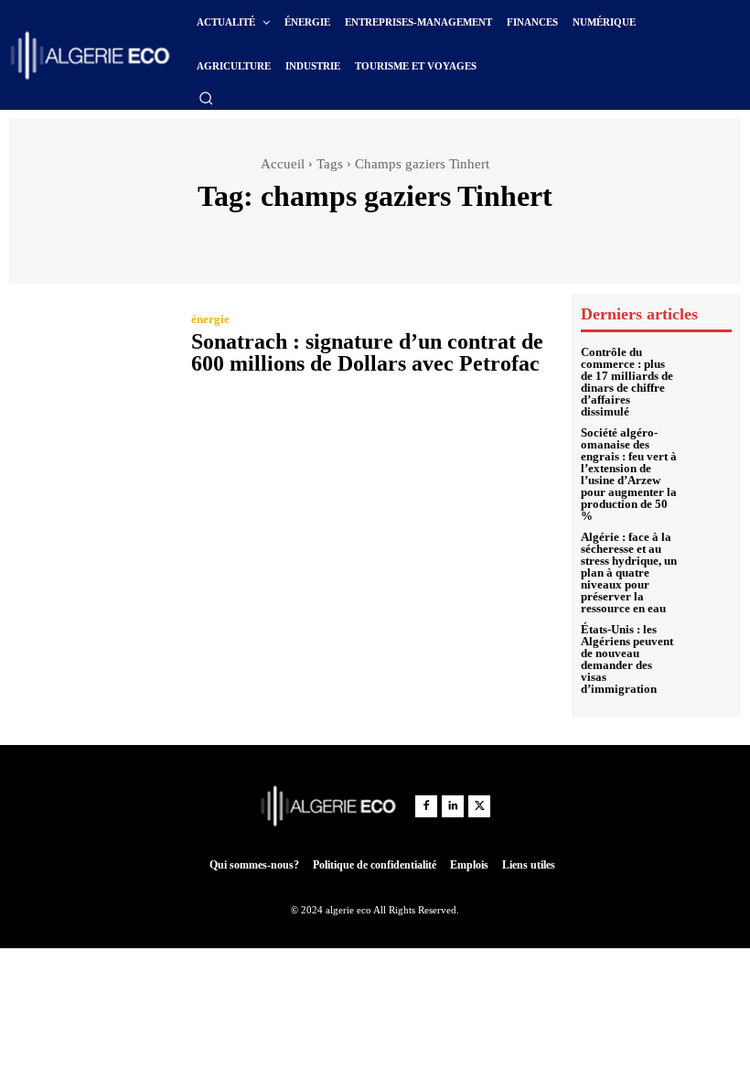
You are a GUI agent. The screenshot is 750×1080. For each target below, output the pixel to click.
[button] (205, 98)
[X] (479, 806)
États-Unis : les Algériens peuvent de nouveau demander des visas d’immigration (627, 659)
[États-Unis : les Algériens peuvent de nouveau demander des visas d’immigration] (710, 646)
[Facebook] (426, 806)
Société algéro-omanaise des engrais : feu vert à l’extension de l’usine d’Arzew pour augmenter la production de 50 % (629, 474)
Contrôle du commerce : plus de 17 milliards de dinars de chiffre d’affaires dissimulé (627, 381)
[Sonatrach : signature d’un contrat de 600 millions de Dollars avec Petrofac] (91, 346)
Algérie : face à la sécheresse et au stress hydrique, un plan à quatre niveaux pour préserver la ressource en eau (629, 572)
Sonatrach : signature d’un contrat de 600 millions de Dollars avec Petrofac (367, 352)
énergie (210, 319)
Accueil (283, 164)
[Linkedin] (453, 806)
